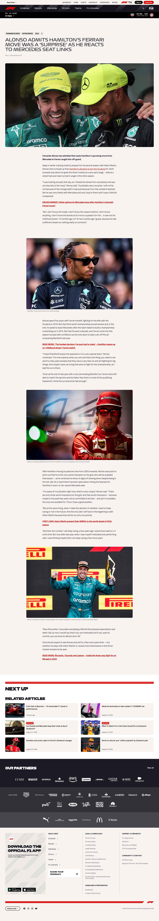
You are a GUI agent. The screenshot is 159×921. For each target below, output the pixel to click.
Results (38, 8)
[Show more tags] (42, 33)
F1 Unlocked (93, 8)
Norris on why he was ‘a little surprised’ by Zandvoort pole (125, 740)
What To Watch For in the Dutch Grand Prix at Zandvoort (124, 726)
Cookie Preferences (92, 893)
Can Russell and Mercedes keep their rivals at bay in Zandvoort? (46, 727)
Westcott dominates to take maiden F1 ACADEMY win (123, 706)
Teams (78, 8)
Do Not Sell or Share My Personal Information (97, 877)
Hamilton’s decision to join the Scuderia (87, 169)
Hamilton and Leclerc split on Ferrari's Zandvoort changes (49, 740)
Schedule (24, 8)
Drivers (66, 8)
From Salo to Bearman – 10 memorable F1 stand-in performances (46, 707)
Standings (52, 8)
